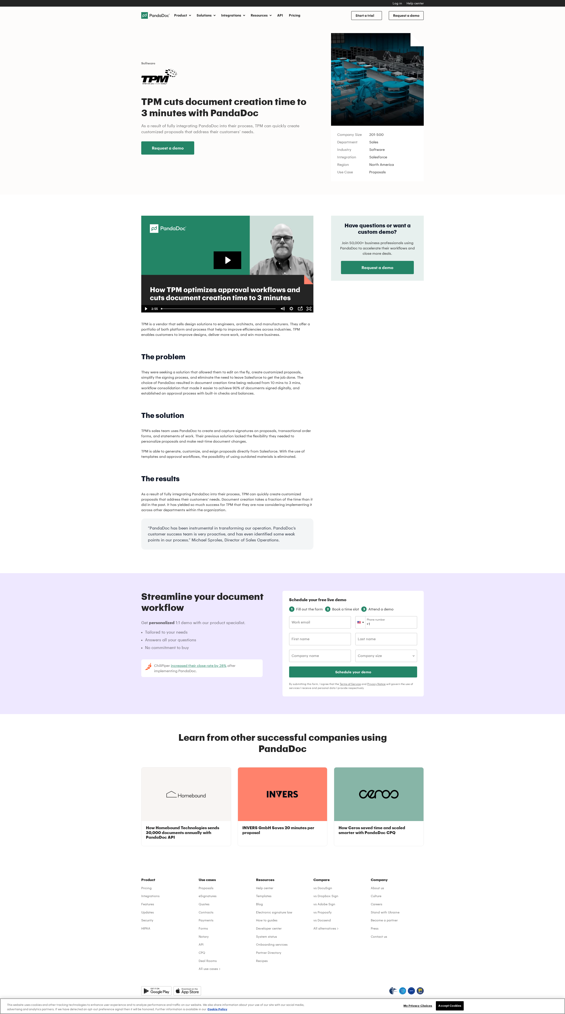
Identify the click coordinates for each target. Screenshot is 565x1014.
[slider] (219, 308)
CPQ (202, 952)
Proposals (206, 888)
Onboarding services (272, 944)
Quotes (204, 904)
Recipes (262, 961)
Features (147, 904)
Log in (397, 3)
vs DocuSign (322, 888)
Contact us (379, 936)
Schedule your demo (353, 672)
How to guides (266, 920)
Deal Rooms (208, 961)
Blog (259, 904)
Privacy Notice (376, 683)
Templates (263, 896)
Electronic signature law (274, 912)
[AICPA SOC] (402, 990)
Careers (376, 904)
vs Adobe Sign (324, 904)
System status (266, 936)
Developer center (269, 928)
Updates (147, 912)
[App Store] (187, 990)
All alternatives (324, 928)
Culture (376, 896)
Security (147, 920)
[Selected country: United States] (360, 622)
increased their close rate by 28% (198, 665)
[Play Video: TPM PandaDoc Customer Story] (227, 260)
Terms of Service (350, 683)
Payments (206, 920)
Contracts (206, 912)
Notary (204, 936)
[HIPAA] (393, 990)
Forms (203, 928)
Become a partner (384, 920)
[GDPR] (411, 990)
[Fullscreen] (309, 308)
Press (375, 928)
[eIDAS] (420, 990)
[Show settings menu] (291, 308)
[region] (282, 1006)
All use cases (208, 969)
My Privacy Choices (417, 1005)
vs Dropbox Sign (325, 896)
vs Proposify (322, 912)
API (280, 15)
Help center (415, 3)
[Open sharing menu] (300, 308)
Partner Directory (268, 952)
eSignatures (208, 896)
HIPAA (145, 928)
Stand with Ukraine (385, 912)
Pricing (294, 15)
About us (377, 888)
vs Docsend (322, 920)
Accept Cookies (449, 1005)
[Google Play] (156, 990)
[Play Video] (145, 308)
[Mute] (282, 308)
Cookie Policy (217, 1009)
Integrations (150, 896)
